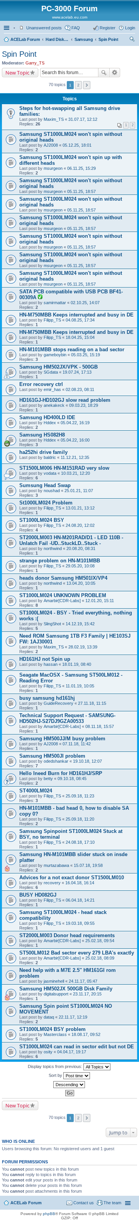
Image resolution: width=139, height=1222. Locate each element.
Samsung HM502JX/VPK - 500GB (58, 367)
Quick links (7, 27)
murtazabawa (56, 865)
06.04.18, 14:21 (80, 900)
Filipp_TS (52, 320)
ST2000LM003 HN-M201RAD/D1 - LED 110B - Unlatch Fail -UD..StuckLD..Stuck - (71, 540)
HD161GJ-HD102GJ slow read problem (64, 400)
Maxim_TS (54, 119)
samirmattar (55, 302)
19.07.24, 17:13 (77, 372)
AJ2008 (51, 145)
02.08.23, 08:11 (80, 389)
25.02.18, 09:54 (99, 940)
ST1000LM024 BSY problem (52, 1029)
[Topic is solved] (40, 297)
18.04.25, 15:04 (80, 337)
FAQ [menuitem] (75, 27)
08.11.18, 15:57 (99, 726)
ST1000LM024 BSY (41, 520)
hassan (51, 664)
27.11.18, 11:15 (92, 703)
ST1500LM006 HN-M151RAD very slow (64, 468)
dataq (49, 1017)
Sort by (56, 1075)
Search (104, 72)
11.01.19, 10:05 (80, 686)
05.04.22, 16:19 (75, 422)
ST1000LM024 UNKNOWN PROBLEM (62, 595)
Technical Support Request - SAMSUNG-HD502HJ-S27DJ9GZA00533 (67, 718)
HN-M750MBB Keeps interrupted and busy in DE (76, 315)
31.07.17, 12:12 (82, 119)
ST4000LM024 (35, 791)
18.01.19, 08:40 (76, 664)
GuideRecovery (58, 703)
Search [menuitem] (132, 40)
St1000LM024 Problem (46, 503)
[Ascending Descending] (69, 1084)
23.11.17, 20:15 (87, 994)
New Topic (17, 72)
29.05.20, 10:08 (80, 566)
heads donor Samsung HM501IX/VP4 (63, 578)
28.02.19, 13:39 (82, 647)
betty (48, 778)
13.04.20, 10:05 (80, 583)
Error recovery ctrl (41, 384)
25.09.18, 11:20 (80, 819)
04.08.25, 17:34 (80, 320)
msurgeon (53, 168)
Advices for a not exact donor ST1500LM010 (71, 877)
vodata (50, 473)
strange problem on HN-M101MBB (59, 561)
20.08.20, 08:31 (80, 548)
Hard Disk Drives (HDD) (57, 39)
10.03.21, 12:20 (75, 473)
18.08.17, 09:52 (85, 1034)
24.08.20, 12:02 (80, 525)
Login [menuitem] (130, 27)
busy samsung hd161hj (47, 698)
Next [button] (86, 85)
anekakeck (54, 405)
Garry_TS (34, 63)
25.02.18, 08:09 (99, 958)
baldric (50, 457)
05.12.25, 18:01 (77, 145)
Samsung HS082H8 (42, 435)
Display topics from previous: (55, 1066)
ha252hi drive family (43, 452)
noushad (52, 490)
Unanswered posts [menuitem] (44, 27)
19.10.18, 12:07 (87, 761)
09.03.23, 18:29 (83, 405)
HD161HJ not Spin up (44, 659)
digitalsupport (56, 994)
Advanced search (115, 72)
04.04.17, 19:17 (71, 1051)
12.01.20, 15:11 (99, 600)
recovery (52, 882)
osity (48, 1051)
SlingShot (52, 623)
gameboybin (55, 354)
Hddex (50, 422)
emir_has (52, 389)
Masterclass (55, 1034)
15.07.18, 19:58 (88, 865)
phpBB (49, 1214)
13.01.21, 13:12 (80, 508)
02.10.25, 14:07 (85, 302)
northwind (53, 548)
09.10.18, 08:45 (72, 778)
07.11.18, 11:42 (77, 743)
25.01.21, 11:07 (78, 490)
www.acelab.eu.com (69, 17)
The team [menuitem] (112, 1202)
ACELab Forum (25, 39)
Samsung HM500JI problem (52, 756)
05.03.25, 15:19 (85, 354)
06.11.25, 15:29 (81, 168)
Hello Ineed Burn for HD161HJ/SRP (60, 773)
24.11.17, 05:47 (83, 981)
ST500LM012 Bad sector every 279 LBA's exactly (76, 953)
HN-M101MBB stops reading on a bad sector (71, 349)
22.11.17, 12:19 (73, 1017)
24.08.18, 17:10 (80, 842)
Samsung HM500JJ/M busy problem (62, 738)
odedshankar (56, 761)
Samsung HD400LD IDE (47, 417)
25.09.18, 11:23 (80, 796)
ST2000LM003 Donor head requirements (67, 935)
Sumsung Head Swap (45, 485)
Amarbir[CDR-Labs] (62, 600)
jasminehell (54, 981)
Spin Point (108, 39)
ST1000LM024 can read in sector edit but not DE (76, 1046)
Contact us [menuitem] (83, 1202)
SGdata (51, 372)
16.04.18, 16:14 (79, 882)
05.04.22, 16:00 (75, 440)
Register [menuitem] (107, 27)
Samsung (84, 39)
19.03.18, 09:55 (80, 923)
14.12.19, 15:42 (80, 623)
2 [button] (78, 85)
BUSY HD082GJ (37, 895)
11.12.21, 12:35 (75, 457)
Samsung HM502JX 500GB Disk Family (65, 989)
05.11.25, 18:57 (81, 191)
